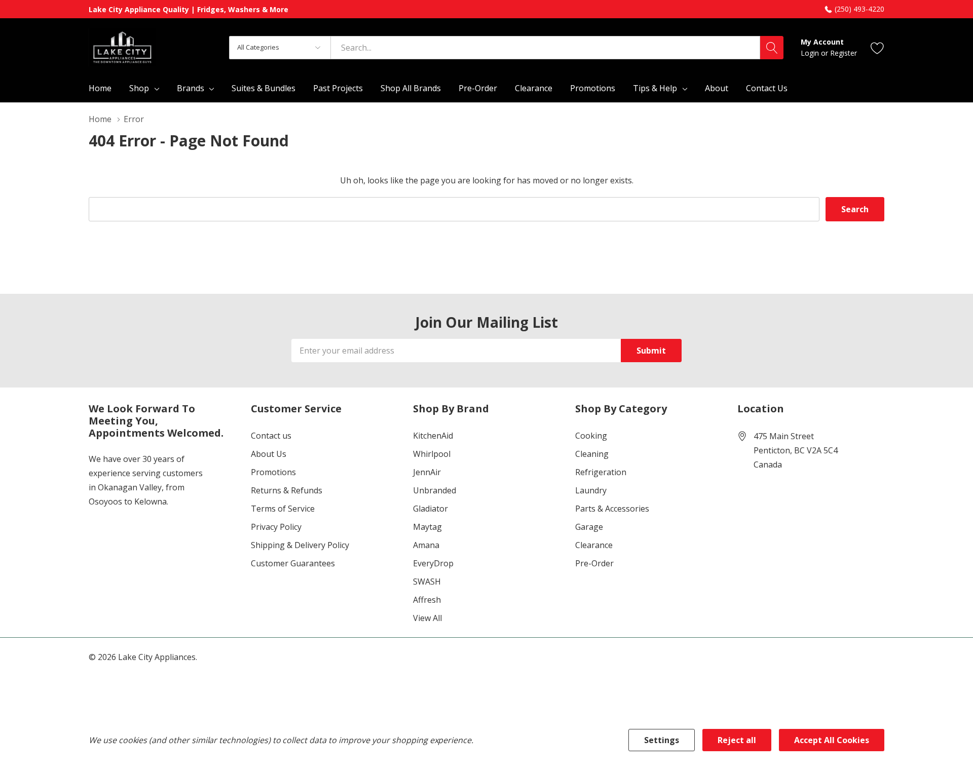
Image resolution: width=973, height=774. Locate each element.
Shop (139, 88)
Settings (661, 740)
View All (427, 618)
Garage (589, 526)
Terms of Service (283, 508)
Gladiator (430, 508)
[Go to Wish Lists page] (877, 47)
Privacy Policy (276, 526)
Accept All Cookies (831, 740)
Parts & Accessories (612, 508)
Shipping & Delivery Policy (300, 545)
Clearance (594, 545)
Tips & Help (655, 88)
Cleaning (592, 453)
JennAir (427, 472)
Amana (426, 545)
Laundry (591, 490)
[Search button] (771, 47)
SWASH (427, 581)
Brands (190, 88)
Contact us (271, 435)
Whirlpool (432, 453)
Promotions (273, 472)
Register (843, 53)
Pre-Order (594, 563)
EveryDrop (433, 563)
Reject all (737, 740)
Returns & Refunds (286, 490)
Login (811, 53)
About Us (268, 453)
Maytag (427, 526)
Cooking (591, 435)
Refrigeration (600, 472)
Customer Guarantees (293, 563)
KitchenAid (433, 435)
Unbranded (434, 490)
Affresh (427, 599)
